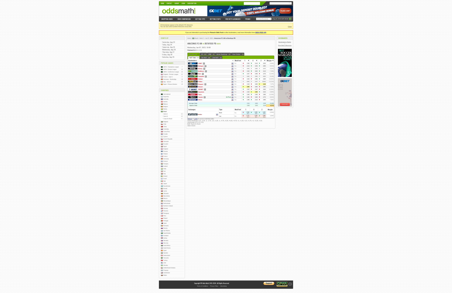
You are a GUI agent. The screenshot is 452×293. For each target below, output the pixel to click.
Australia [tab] (165, 99)
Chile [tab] (164, 124)
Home (162, 3)
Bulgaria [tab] (165, 121)
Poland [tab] (165, 218)
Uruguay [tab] (165, 270)
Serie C (202, 38)
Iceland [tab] (165, 166)
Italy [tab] (164, 181)
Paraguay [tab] (166, 213)
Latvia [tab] (165, 191)
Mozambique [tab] (167, 201)
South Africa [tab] (166, 245)
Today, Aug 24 (167, 44)
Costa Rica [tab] (166, 131)
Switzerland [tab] (166, 255)
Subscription (191, 3)
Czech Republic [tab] (167, 139)
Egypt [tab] (165, 146)
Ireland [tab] (165, 176)
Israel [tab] (165, 178)
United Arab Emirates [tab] (169, 267)
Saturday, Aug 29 (168, 57)
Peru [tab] (164, 215)
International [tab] (166, 94)
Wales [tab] (165, 275)
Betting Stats (215, 19)
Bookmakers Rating (284, 42)
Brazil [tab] (165, 111)
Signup (177, 3)
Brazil (196, 38)
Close (290, 26)
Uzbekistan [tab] (166, 272)
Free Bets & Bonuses (232, 19)
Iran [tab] (164, 171)
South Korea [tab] (166, 248)
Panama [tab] (165, 210)
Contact (169, 3)
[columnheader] (211, 60)
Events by (164, 38)
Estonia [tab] (165, 151)
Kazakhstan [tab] (166, 186)
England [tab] (165, 149)
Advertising (223, 286)
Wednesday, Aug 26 (169, 49)
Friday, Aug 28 (167, 54)
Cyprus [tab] (165, 136)
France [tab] (165, 156)
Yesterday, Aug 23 (168, 42)
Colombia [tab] (166, 129)
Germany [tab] (166, 158)
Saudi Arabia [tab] (166, 233)
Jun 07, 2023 (209, 38)
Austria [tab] (165, 101)
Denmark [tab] (166, 141)
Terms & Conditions (202, 286)
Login (183, 3)
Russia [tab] (165, 228)
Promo (247, 19)
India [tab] (164, 168)
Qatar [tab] (165, 223)
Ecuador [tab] (165, 144)
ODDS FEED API (260, 32)
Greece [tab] (165, 161)
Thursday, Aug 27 (168, 52)
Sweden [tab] (165, 253)
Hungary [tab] (165, 163)
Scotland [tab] (165, 235)
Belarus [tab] (165, 104)
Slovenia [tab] (165, 243)
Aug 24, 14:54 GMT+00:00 (280, 19)
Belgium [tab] (165, 106)
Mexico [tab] (165, 198)
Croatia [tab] (165, 134)
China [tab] (165, 126)
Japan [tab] (165, 183)
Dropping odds (167, 19)
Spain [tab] (165, 250)
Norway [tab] (165, 208)
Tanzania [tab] (166, 258)
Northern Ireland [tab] (168, 206)
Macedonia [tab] (166, 196)
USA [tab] (164, 263)
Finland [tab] (165, 154)
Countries (165, 90)
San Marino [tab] (166, 230)
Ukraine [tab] (165, 265)
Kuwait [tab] (165, 188)
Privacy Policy (214, 286)
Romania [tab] (165, 225)
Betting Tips (200, 19)
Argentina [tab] (166, 96)
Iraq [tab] (164, 173)
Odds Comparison (184, 19)
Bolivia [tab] (165, 109)
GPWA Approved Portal (282, 284)
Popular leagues (167, 63)
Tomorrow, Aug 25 (168, 47)
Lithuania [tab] (165, 193)
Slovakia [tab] (165, 240)
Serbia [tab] (165, 238)
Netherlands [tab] (166, 203)
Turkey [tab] (165, 260)
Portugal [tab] (165, 220)
